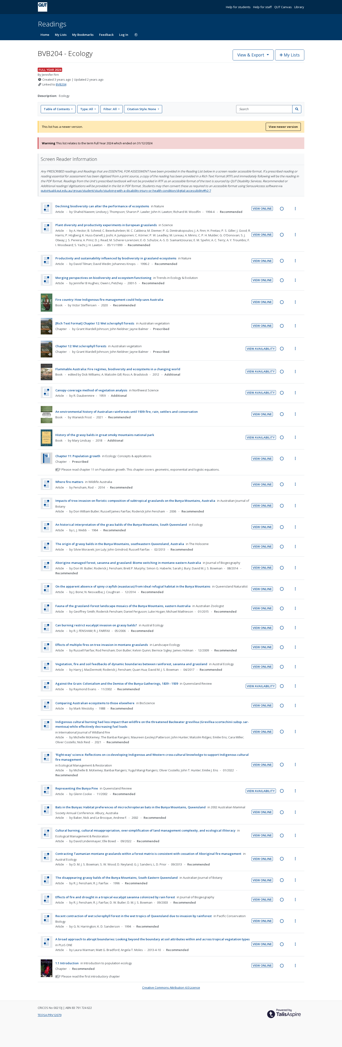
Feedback (106, 35)
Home (44, 35)
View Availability (261, 349)
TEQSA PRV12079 (49, 1015)
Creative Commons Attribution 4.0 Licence (171, 987)
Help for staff (262, 7)
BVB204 (61, 84)
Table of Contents (57, 109)
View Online (262, 208)
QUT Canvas (283, 7)
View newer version (283, 127)
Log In (123, 35)
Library (299, 7)
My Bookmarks (83, 35)
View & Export (250, 55)
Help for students (238, 7)
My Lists (61, 35)
